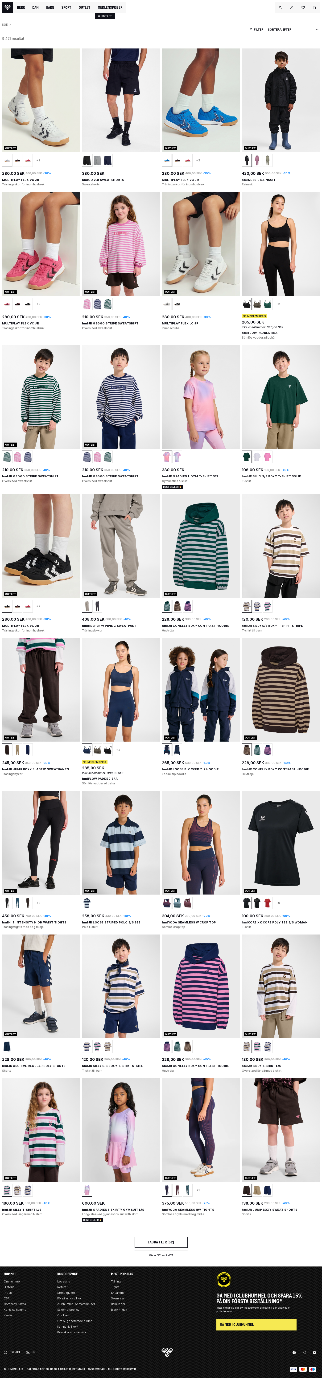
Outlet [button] (84, 7)
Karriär (8, 1315)
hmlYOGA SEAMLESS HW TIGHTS (188, 1209)
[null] (7, 7)
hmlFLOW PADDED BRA (259, 333)
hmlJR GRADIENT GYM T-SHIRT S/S (190, 476)
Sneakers (117, 1292)
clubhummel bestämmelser (76, 1304)
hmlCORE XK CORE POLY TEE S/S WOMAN (275, 922)
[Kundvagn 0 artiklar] (314, 7)
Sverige (15, 1352)
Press (8, 1292)
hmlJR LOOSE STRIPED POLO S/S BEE (111, 922)
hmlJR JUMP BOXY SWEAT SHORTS (269, 1209)
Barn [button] (50, 7)
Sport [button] (66, 7)
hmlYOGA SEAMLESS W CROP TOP (189, 922)
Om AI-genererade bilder (74, 1321)
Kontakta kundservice (72, 1332)
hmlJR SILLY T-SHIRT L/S (261, 1066)
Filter (258, 29)
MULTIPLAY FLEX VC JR (20, 180)
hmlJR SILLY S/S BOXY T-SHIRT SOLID (271, 476)
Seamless (118, 1298)
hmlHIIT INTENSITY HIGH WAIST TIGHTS (34, 922)
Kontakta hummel (15, 1309)
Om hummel (12, 1281)
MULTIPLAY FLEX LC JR (180, 323)
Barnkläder (118, 1304)
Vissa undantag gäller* (230, 1307)
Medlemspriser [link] (110, 7)
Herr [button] (21, 7)
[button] (280, 7)
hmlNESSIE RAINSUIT (259, 180)
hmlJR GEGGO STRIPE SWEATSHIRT (110, 323)
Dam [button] (35, 7)
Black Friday (119, 1309)
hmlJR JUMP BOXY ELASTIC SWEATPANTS (35, 769)
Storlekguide (66, 1292)
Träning (116, 1281)
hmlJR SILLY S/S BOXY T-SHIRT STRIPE (272, 625)
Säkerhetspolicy (68, 1309)
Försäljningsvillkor (69, 1298)
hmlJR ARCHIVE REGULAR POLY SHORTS (34, 1066)
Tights (115, 1287)
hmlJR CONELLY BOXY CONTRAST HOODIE (195, 625)
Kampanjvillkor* (67, 1326)
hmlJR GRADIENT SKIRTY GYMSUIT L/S (113, 1209)
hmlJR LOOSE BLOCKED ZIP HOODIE (190, 769)
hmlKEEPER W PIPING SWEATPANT (109, 625)
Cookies (63, 1315)
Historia (9, 1287)
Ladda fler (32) (161, 1242)
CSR (7, 1298)
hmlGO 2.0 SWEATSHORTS (103, 180)
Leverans (63, 1281)
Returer (62, 1287)
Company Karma (15, 1304)
